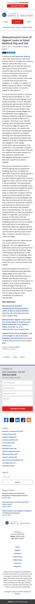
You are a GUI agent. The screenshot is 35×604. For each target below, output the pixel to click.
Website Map (17, 560)
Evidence (6, 446)
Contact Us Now (17, 409)
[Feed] (29, 420)
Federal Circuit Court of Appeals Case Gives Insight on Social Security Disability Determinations (17, 335)
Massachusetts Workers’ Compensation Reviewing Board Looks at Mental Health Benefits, (15, 308)
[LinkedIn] (17, 420)
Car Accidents (8, 443)
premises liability (23, 56)
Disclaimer (17, 553)
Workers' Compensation (12, 431)
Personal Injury (9, 434)
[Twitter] (12, 420)
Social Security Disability (12, 460)
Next (22, 357)
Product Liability (9, 457)
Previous (6, 357)
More (29, 22)
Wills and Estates (9, 454)
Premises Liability (14, 347)
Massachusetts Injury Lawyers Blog (17, 14)
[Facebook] (6, 420)
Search (17, 482)
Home (6, 22)
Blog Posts (17, 566)
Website (17, 550)
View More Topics (8, 466)
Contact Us (17, 563)
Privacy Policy (17, 557)
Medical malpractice (11, 451)
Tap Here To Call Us (17, 6)
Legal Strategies (9, 437)
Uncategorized (8, 463)
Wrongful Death (9, 449)
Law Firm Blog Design (17, 602)
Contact (17, 22)
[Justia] (23, 420)
